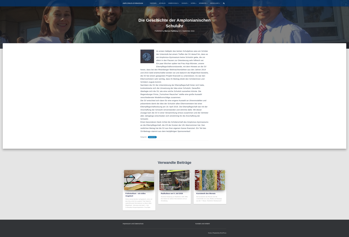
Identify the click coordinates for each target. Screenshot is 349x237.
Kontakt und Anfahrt (202, 224)
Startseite (153, 3)
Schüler (184, 3)
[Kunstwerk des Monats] (210, 180)
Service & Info (214, 3)
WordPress (223, 233)
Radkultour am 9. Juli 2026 (172, 193)
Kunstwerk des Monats (205, 193)
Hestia (210, 233)
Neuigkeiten (152, 137)
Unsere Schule (173, 3)
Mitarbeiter (202, 3)
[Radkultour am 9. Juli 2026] (174, 180)
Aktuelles (162, 3)
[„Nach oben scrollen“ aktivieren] (345, 233)
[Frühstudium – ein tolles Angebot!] (139, 180)
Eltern (193, 3)
